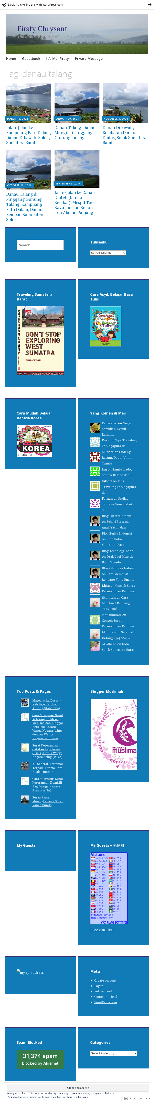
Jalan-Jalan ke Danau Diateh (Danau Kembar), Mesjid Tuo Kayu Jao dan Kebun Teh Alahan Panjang (75, 202)
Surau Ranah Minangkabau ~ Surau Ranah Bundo (47, 801)
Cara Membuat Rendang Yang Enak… (116, 603)
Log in (98, 986)
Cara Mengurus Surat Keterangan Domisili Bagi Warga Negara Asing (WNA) (47, 784)
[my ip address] (30, 972)
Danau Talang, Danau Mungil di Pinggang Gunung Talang (75, 132)
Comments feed (105, 996)
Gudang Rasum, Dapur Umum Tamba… (117, 457)
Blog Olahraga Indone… (119, 568)
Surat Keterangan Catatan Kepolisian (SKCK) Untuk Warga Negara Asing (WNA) (47, 751)
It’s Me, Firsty (57, 58)
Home (11, 58)
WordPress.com (105, 1002)
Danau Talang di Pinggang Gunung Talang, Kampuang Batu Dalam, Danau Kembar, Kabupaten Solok (24, 206)
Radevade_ (109, 423)
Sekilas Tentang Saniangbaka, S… (118, 504)
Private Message (89, 58)
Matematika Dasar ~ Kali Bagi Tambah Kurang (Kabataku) (46, 704)
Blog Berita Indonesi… (118, 533)
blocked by (43, 1060)
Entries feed (103, 991)
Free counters (102, 929)
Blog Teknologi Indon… (119, 551)
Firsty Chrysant (42, 28)
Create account (105, 980)
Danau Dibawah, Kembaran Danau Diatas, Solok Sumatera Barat (124, 135)
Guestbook (31, 58)
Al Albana (109, 644)
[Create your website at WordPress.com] (77, 4)
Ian (104, 469)
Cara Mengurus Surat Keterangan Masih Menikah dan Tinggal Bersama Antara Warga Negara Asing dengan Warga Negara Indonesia (47, 726)
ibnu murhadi (112, 615)
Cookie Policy (81, 1096)
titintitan (109, 597)
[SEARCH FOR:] (40, 245)
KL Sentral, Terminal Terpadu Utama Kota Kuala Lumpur (47, 768)
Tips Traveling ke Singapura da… (119, 487)
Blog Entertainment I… (119, 516)
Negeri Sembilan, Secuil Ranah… (117, 429)
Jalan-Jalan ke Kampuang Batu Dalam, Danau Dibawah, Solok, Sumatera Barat (28, 135)
